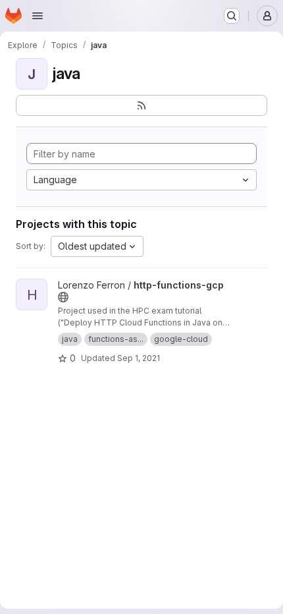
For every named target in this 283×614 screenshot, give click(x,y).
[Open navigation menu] (37, 15)
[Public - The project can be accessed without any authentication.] (63, 297)
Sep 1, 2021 (138, 358)
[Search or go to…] (232, 16)
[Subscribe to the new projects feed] (141, 105)
